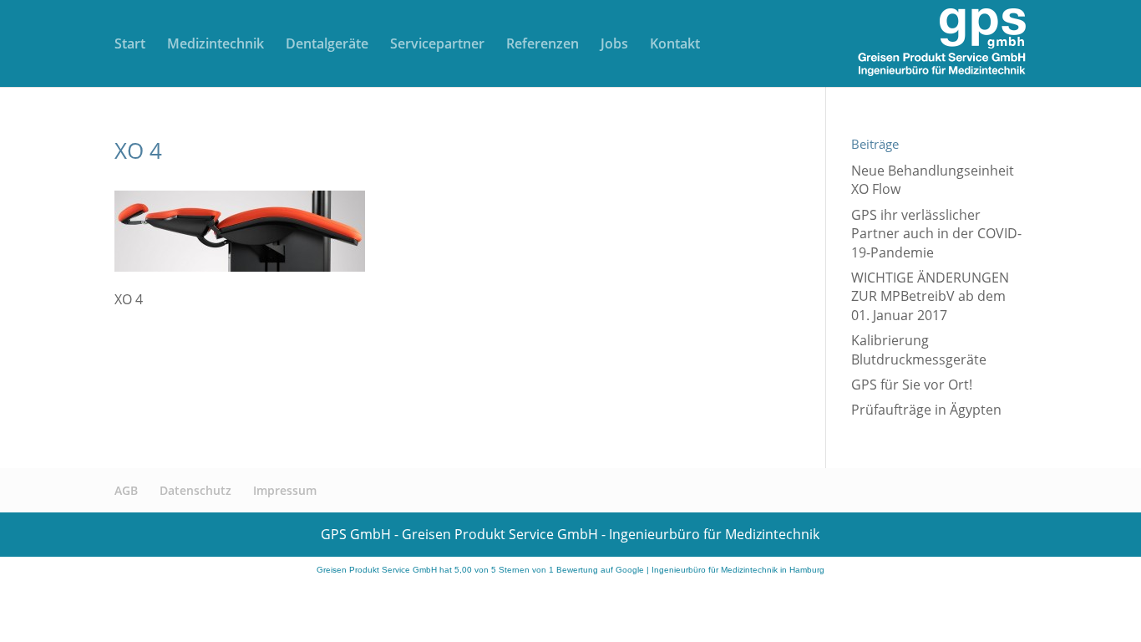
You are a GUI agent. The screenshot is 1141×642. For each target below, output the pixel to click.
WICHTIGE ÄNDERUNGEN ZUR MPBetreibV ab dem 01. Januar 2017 (930, 296)
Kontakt (675, 45)
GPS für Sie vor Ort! (911, 384)
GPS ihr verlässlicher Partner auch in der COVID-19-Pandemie (936, 234)
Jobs (614, 45)
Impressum (285, 490)
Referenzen (542, 45)
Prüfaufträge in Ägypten (926, 409)
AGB (126, 490)
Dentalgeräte (327, 45)
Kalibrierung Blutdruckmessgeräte (918, 349)
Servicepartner (437, 45)
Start (129, 45)
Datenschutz (195, 490)
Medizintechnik (215, 45)
